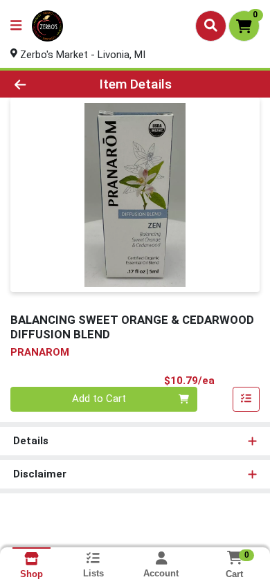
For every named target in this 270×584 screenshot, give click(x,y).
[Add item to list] (246, 399)
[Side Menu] (15, 26)
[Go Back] (41, 84)
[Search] (210, 25)
